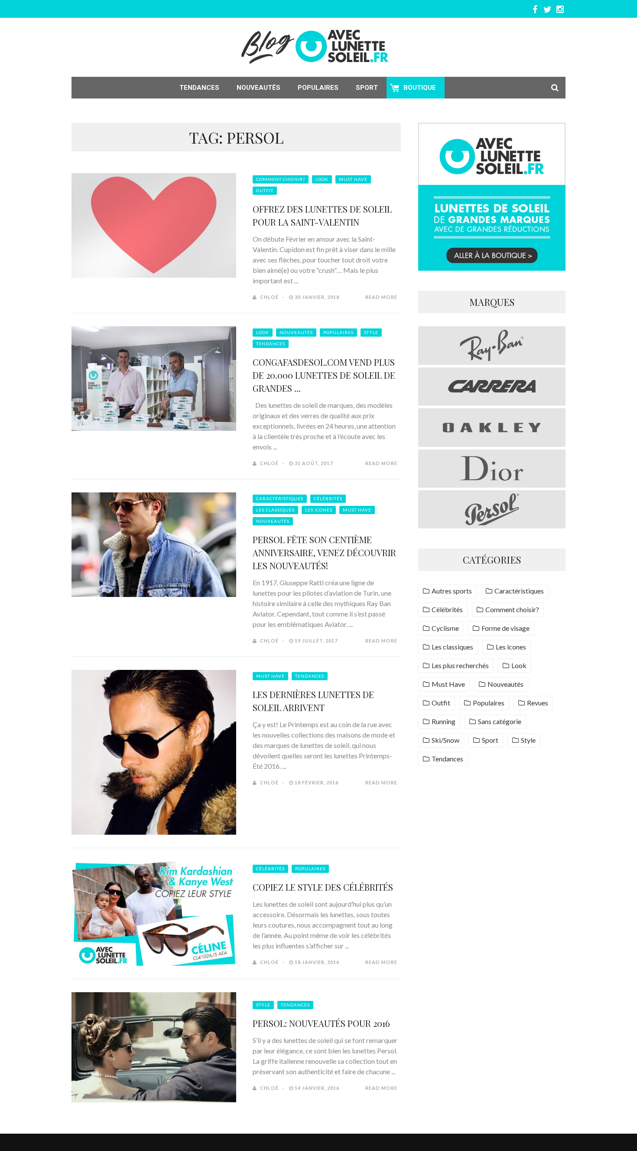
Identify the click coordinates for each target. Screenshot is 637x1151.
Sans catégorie (499, 721)
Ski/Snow (445, 740)
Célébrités (328, 498)
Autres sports (452, 591)
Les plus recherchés (460, 665)
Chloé (269, 297)
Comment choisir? (280, 179)
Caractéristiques (279, 498)
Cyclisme (445, 628)
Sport (367, 88)
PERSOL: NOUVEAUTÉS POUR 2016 (321, 1023)
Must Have (353, 179)
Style (371, 332)
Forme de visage (505, 628)
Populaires (318, 88)
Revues (537, 702)
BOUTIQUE (419, 88)
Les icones (318, 509)
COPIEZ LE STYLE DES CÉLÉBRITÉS (323, 887)
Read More (381, 297)
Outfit (264, 190)
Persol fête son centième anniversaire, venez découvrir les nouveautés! (324, 552)
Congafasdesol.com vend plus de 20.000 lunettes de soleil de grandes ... (324, 375)
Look (321, 179)
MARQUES (491, 301)
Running (443, 721)
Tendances (199, 88)
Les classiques (275, 509)
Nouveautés (258, 88)
